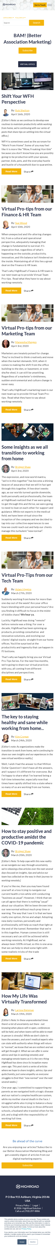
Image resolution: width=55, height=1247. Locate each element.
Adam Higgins (23, 589)
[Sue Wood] (6, 225)
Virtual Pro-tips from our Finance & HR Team (27, 211)
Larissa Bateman (24, 1010)
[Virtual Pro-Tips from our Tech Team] (28, 560)
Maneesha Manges (26, 342)
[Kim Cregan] (6, 738)
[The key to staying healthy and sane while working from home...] (28, 702)
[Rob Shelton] (6, 112)
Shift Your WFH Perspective (18, 99)
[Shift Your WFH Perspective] (28, 81)
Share (27, 171)
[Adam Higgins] (6, 591)
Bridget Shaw (23, 466)
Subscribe (27, 50)
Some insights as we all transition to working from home (25, 452)
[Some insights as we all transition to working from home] (28, 432)
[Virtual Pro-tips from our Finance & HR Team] (28, 194)
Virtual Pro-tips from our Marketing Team (27, 330)
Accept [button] (22, 1242)
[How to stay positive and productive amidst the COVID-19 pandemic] (28, 816)
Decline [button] (33, 1242)
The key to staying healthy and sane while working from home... (25, 722)
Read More (11, 171)
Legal (35, 1205)
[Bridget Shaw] (6, 469)
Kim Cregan (22, 736)
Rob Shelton (22, 110)
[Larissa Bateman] (6, 1012)
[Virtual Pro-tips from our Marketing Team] (28, 313)
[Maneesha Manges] (6, 344)
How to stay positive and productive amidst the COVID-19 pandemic (27, 836)
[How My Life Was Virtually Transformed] (28, 981)
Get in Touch (40, 5)
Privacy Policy (26, 1229)
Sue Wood (21, 222)
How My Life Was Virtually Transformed (24, 998)
